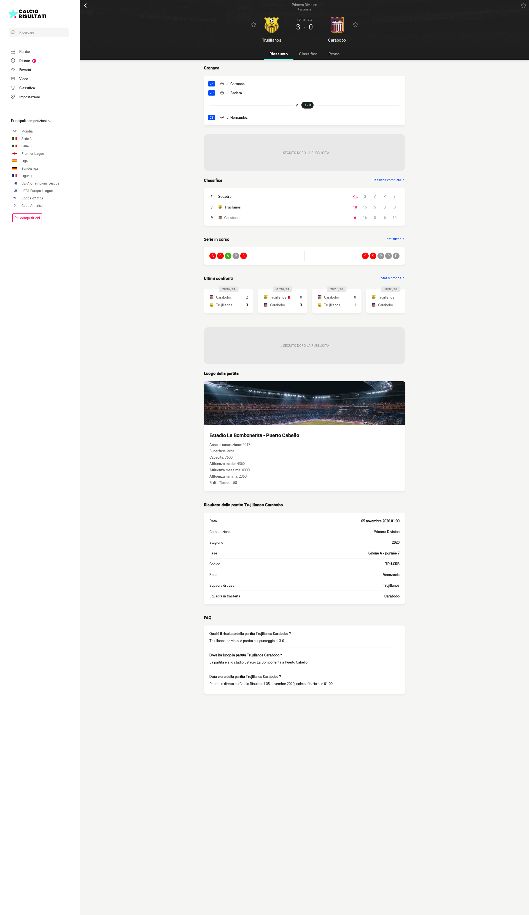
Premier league (32, 153)
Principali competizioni (29, 120)
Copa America (32, 205)
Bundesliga (29, 168)
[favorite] (523, 5)
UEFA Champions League (40, 183)
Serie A (26, 138)
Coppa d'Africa (32, 198)
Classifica (308, 53)
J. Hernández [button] (237, 117)
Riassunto (278, 53)
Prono (334, 53)
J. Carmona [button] (235, 83)
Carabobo (231, 217)
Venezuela (391, 574)
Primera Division (387, 531)
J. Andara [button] (234, 92)
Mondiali (27, 131)
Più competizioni (27, 217)
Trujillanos (232, 207)
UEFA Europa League (37, 190)
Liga (24, 161)
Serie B (26, 146)
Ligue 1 (26, 176)
